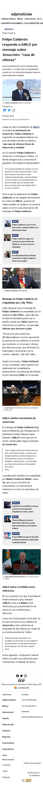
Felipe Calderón (9, 33)
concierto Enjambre (11, 23)
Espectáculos (8, 749)
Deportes (6, 731)
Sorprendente (8, 743)
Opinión (5, 718)
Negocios (6, 737)
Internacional (30, 19)
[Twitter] (9, 110)
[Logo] (21, 14)
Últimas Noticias (9, 19)
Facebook (6, 765)
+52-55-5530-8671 (29, 706)
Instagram (6, 777)
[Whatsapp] (13, 110)
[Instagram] (25, 675)
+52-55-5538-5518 (29, 700)
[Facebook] (4, 110)
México (20, 19)
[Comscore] (21, 688)
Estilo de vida (8, 725)
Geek (4, 755)
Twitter (5, 771)
